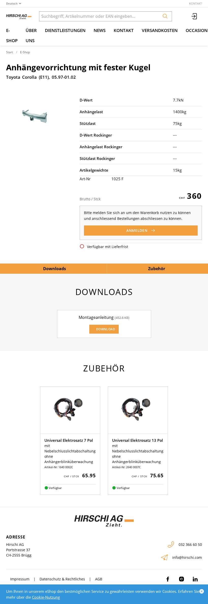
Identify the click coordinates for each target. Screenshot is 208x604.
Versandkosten (160, 30)
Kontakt (195, 3)
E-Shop (12, 35)
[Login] (194, 16)
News (100, 30)
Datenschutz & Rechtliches (62, 579)
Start (9, 52)
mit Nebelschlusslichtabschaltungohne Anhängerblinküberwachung (70, 453)
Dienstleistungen (65, 30)
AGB (98, 579)
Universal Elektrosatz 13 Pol (137, 440)
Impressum (19, 579)
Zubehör (156, 268)
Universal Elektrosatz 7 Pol (68, 440)
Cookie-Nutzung (46, 597)
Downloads (54, 268)
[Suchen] (165, 16)
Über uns (31, 35)
